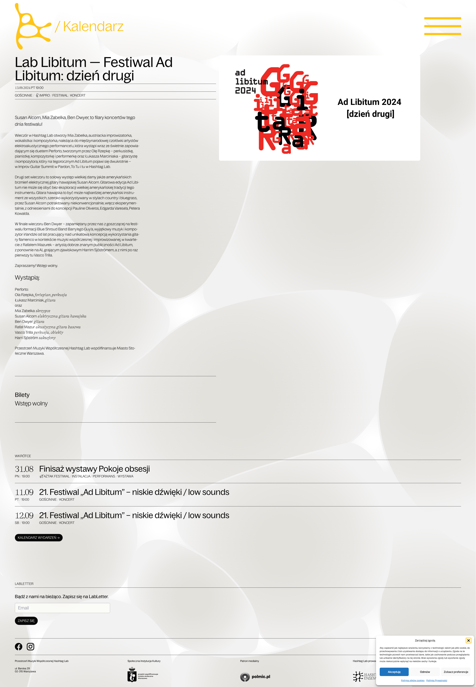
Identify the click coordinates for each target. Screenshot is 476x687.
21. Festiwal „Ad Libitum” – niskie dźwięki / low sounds (134, 492)
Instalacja (81, 476)
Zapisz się (26, 621)
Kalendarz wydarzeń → (39, 538)
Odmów (425, 671)
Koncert (78, 95)
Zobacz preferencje (456, 671)
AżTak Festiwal (57, 476)
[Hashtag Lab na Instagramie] (30, 646)
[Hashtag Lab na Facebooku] (18, 646)
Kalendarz (93, 26)
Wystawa (125, 476)
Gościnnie (24, 95)
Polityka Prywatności (436, 680)
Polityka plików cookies (412, 680)
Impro (44, 95)
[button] (468, 640)
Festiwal (60, 95)
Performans (104, 476)
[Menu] (442, 26)
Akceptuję (394, 671)
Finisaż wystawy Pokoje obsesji (94, 468)
